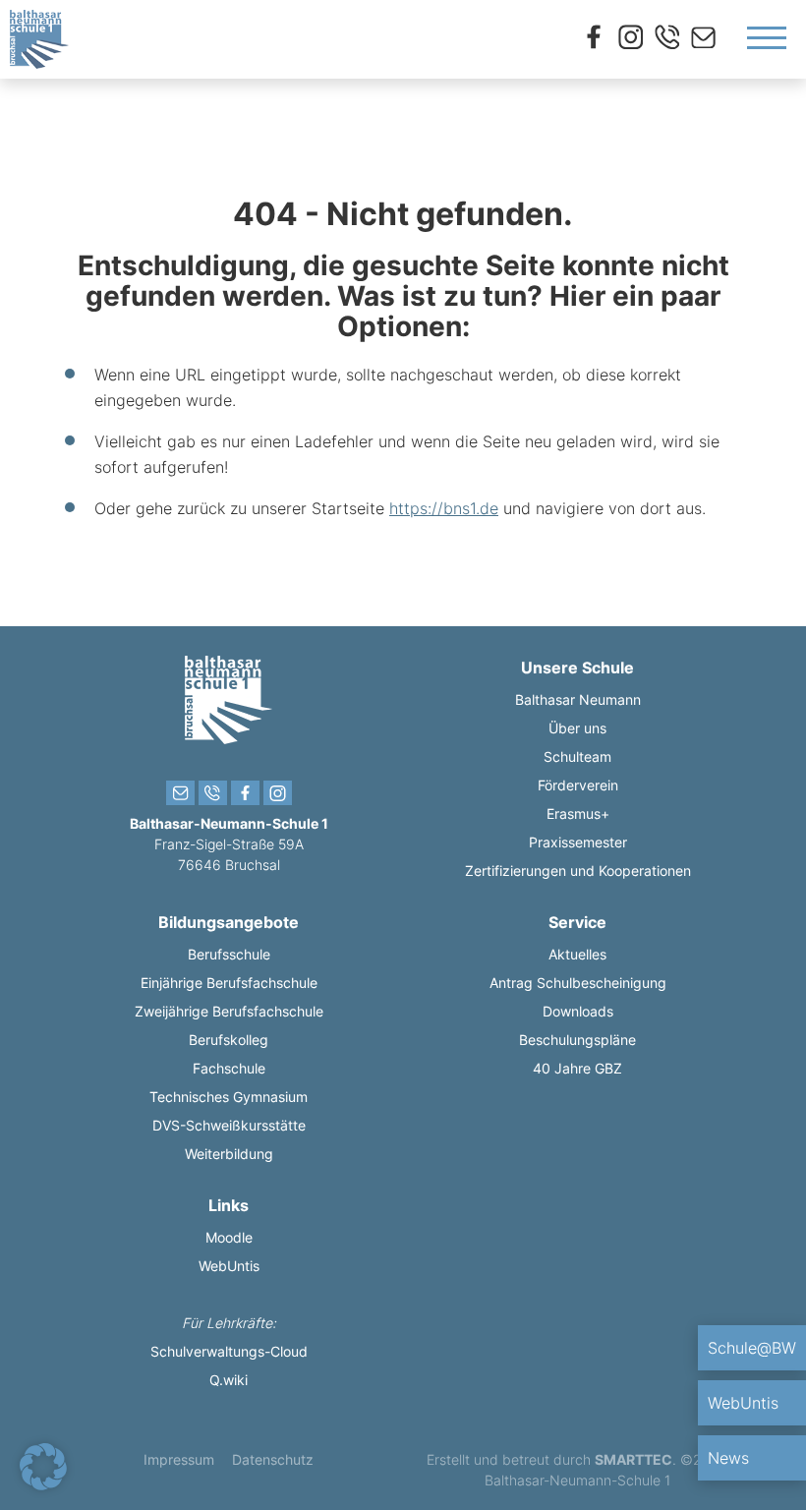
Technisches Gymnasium (228, 1096)
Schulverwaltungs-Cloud (229, 1351)
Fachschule (229, 1068)
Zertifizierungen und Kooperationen (578, 870)
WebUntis (229, 1265)
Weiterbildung (229, 1153)
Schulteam (577, 756)
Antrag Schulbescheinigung (577, 982)
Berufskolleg (228, 1039)
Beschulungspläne (577, 1039)
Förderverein (578, 785)
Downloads (578, 1011)
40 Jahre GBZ (577, 1068)
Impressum (179, 1459)
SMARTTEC (633, 1459)
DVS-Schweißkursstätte (229, 1125)
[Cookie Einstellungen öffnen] (43, 1484)
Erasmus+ (578, 813)
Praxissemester (578, 842)
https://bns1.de (443, 508)
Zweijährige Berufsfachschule (229, 1011)
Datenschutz (273, 1459)
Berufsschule (229, 954)
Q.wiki (228, 1379)
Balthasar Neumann (578, 699)
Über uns (577, 728)
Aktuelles (577, 954)
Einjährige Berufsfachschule (229, 982)
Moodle (229, 1237)
